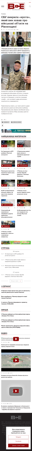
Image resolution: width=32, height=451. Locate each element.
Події (21, 205)
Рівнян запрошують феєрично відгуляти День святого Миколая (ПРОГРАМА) (15, 326)
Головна (3, 14)
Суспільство (7, 165)
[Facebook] (2, 125)
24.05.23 (5, 342)
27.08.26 (21, 168)
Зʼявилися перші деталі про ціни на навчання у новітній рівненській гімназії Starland (15, 291)
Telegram (18, 437)
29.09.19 (5, 373)
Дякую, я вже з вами (18, 445)
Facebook (18, 441)
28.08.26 (5, 149)
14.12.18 (4, 403)
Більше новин (15, 281)
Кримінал (6, 122)
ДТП (5, 146)
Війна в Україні (17, 122)
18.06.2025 (10, 29)
